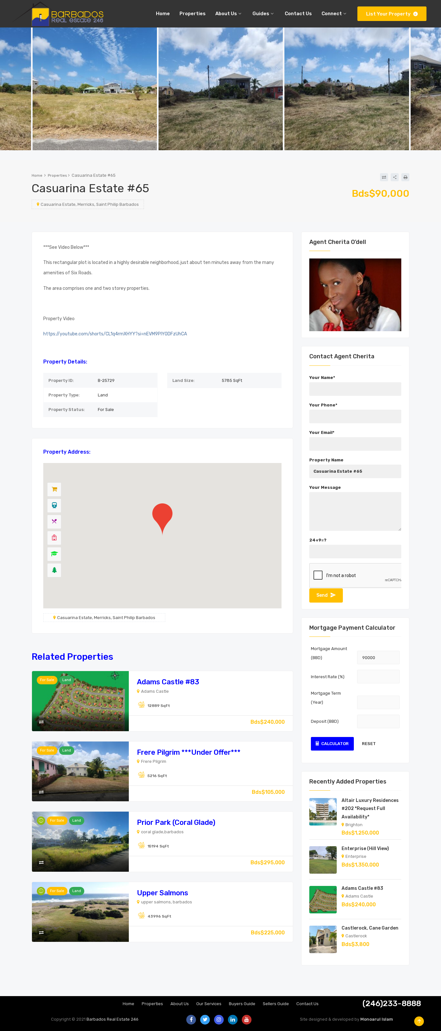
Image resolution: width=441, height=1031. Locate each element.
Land (66, 680)
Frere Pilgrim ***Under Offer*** (189, 752)
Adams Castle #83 (168, 682)
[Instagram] (219, 1020)
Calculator (335, 743)
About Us (179, 1003)
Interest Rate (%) (327, 676)
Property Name (326, 460)
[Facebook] (191, 1020)
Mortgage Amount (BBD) (329, 653)
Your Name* (322, 377)
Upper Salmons (162, 893)
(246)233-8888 (392, 1003)
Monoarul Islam (376, 1019)
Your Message (325, 487)
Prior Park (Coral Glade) (176, 822)
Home (37, 175)
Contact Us (307, 1003)
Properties (57, 175)
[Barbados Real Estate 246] (56, 14)
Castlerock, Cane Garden (370, 928)
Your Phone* (323, 405)
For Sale (47, 680)
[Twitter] (205, 1020)
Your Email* (321, 432)
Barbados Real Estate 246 (112, 1019)
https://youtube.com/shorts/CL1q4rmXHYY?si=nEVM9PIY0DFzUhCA (115, 334)
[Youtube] (246, 1020)
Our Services (208, 1003)
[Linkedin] (233, 1020)
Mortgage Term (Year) (326, 698)
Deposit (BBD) (325, 721)
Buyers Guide (242, 1003)
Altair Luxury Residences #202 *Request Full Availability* (370, 808)
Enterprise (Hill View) (365, 848)
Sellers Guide (276, 1003)
